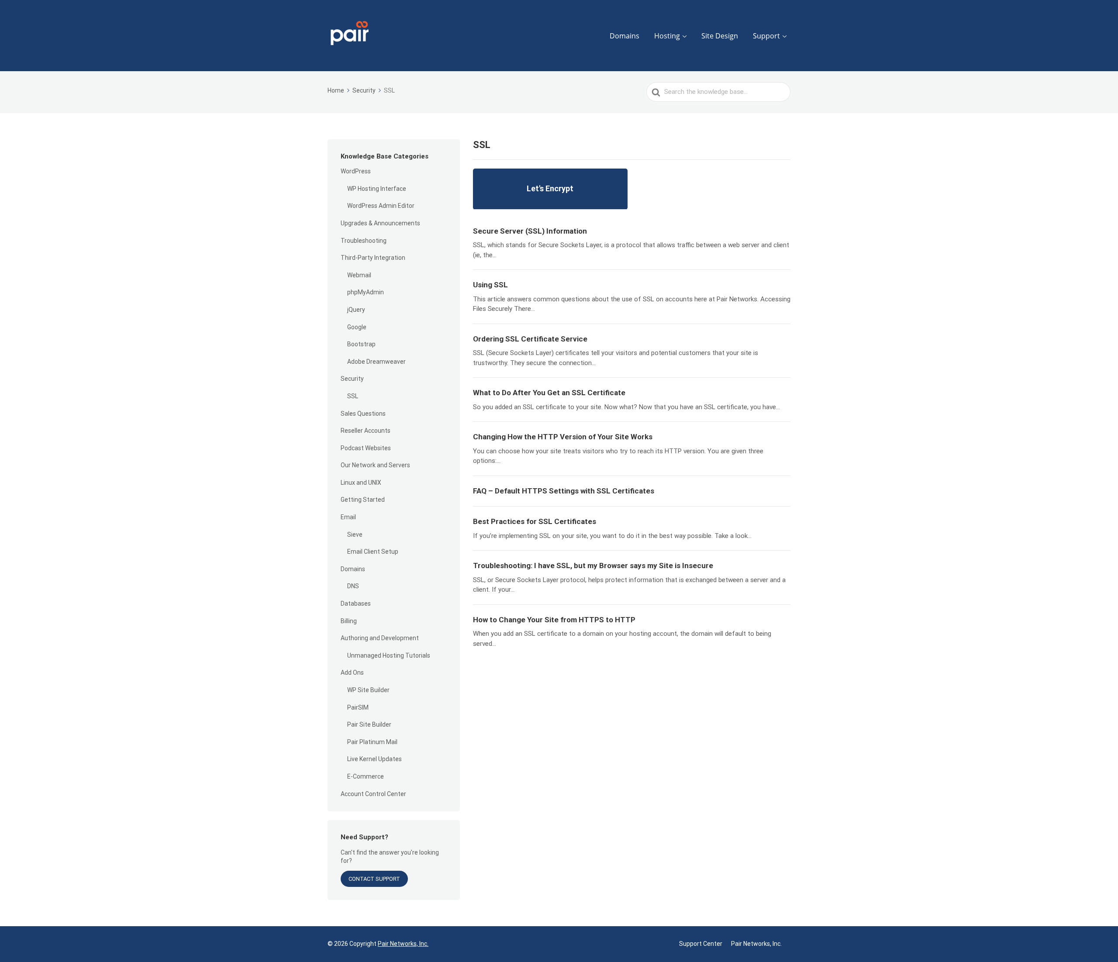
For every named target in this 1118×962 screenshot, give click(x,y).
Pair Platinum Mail (372, 741)
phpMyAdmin (365, 292)
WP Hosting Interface (376, 188)
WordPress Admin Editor (380, 205)
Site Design (719, 36)
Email (348, 517)
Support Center (700, 943)
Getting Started (363, 499)
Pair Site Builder (369, 724)
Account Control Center (373, 793)
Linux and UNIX (361, 482)
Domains (624, 36)
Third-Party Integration (373, 257)
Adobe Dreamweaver (376, 361)
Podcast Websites (366, 448)
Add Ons (352, 672)
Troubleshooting (363, 240)
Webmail (359, 275)
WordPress (356, 171)
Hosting (667, 36)
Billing (349, 620)
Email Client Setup (372, 551)
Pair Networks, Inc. (403, 943)
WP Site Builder (368, 689)
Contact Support (374, 879)
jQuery (356, 309)
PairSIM (358, 707)
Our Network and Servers (375, 465)
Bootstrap (361, 344)
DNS (353, 586)
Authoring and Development (380, 637)
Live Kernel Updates (374, 758)
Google (356, 327)
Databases (356, 603)
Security (352, 378)
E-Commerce (365, 776)
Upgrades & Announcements (380, 223)
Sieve (354, 534)
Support (766, 36)
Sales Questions (363, 413)
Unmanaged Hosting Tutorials (388, 655)
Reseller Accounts (365, 430)
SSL (352, 396)
